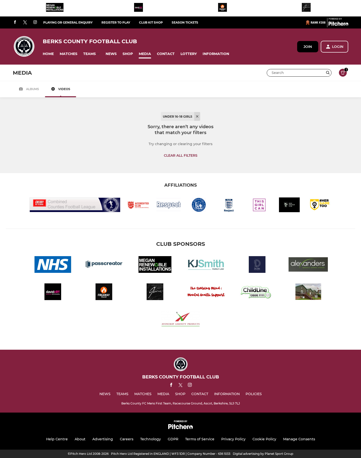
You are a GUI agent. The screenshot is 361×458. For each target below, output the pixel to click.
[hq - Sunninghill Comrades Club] (308, 292)
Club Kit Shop (151, 22)
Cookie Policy (264, 439)
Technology (150, 439)
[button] (48, 54)
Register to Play (115, 22)
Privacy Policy (233, 439)
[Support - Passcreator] (104, 265)
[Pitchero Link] (338, 25)
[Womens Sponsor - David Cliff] (138, 8)
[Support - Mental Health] (206, 292)
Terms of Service (199, 439)
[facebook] (15, 22)
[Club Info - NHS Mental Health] (52, 265)
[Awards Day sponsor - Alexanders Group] (308, 265)
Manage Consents (299, 439)
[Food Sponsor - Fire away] (222, 8)
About (80, 439)
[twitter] (25, 23)
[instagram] (35, 22)
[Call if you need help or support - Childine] (257, 292)
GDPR (173, 439)
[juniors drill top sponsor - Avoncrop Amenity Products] (180, 320)
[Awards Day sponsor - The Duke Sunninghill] (257, 265)
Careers (126, 439)
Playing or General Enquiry (68, 22)
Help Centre (57, 439)
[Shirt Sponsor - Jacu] (306, 8)
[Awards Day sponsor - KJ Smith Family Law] (206, 265)
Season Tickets (185, 22)
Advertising (102, 439)
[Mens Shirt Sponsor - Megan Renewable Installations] (54, 8)
